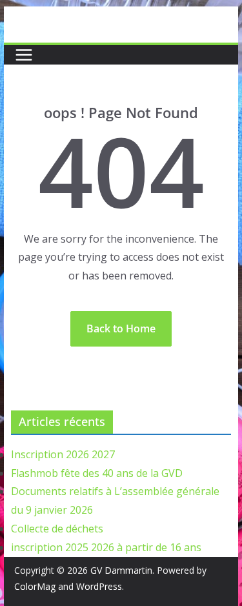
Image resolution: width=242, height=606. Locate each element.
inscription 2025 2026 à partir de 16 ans (106, 547)
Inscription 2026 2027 (63, 454)
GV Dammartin (121, 570)
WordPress (99, 586)
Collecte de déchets (57, 528)
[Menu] (24, 55)
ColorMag (34, 586)
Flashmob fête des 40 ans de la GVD (97, 473)
